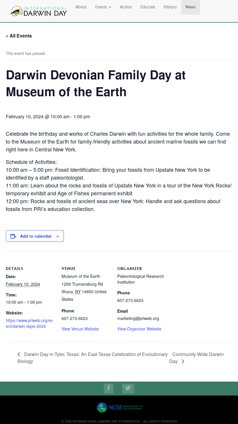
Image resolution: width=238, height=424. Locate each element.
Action (126, 7)
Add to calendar (36, 236)
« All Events (19, 35)
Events (101, 7)
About (80, 7)
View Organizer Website (139, 329)
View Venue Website (80, 329)
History (170, 7)
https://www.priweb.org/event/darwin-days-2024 (29, 323)
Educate (147, 7)
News (190, 7)
